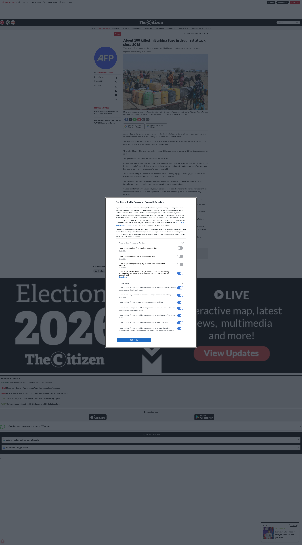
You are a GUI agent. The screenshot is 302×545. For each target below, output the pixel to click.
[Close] (192, 202)
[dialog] (151, 272)
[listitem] (151, 243)
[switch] (180, 248)
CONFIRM (134, 340)
